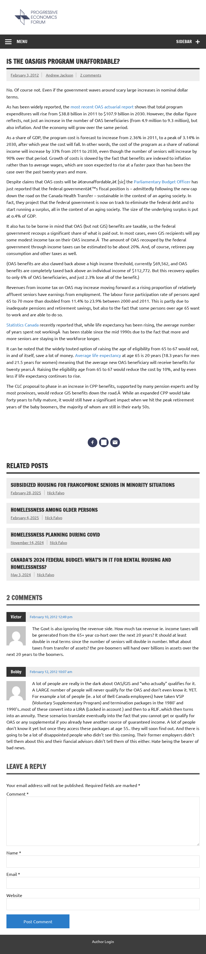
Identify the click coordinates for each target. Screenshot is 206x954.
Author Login (103, 941)
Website (14, 895)
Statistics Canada (22, 324)
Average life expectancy (98, 355)
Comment (17, 794)
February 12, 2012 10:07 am (51, 671)
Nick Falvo (55, 492)
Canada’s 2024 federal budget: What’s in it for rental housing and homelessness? (91, 563)
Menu (22, 41)
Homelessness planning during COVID (55, 534)
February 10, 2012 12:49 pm (51, 616)
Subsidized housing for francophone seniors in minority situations (93, 484)
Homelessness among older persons (54, 509)
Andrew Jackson (59, 75)
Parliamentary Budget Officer (163, 181)
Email (13, 874)
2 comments (90, 75)
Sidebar (184, 41)
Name (13, 852)
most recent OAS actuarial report (102, 106)
